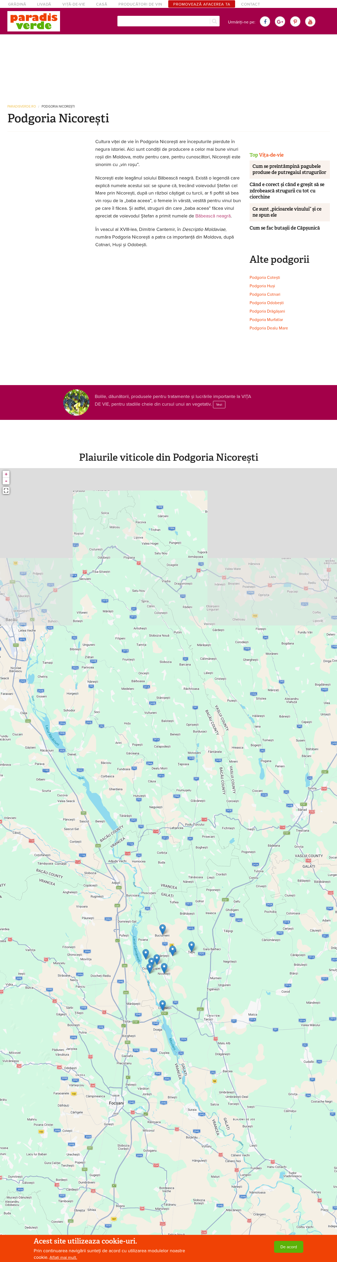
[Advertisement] (168, 67)
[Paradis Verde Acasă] (33, 21)
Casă (101, 4)
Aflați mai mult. (63, 1257)
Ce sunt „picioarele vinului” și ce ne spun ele (286, 212)
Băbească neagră (213, 216)
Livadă (44, 4)
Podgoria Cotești (265, 277)
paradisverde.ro (21, 107)
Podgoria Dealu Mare (269, 328)
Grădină (17, 4)
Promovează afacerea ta (201, 4)
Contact (250, 4)
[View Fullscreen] (6, 490)
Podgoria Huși (262, 286)
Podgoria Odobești (267, 302)
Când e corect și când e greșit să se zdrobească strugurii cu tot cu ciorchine (287, 190)
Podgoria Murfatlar (266, 319)
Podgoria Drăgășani (267, 311)
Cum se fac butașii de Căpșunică (285, 228)
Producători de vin (140, 4)
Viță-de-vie (73, 4)
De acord (288, 1247)
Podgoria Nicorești (58, 107)
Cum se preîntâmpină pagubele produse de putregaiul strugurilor (289, 169)
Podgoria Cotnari (265, 294)
